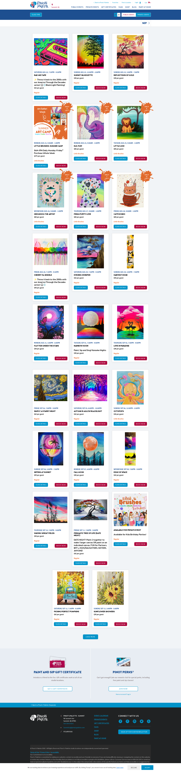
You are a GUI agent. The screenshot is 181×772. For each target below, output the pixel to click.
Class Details (41, 97)
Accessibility (55, 752)
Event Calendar (101, 716)
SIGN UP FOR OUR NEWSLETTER (134, 732)
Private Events (92, 7)
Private (143, 15)
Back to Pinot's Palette (102, 2)
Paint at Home (145, 7)
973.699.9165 (67, 732)
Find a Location (126, 2)
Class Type (36, 15)
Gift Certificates (108, 7)
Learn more (119, 767)
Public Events (77, 7)
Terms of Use (34, 752)
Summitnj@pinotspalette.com (74, 728)
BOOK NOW (61, 98)
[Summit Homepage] (39, 5)
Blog (134, 7)
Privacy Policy (45, 752)
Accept (147, 767)
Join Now (123, 689)
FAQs (121, 7)
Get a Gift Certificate (58, 689)
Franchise (115, 2)
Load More (90, 637)
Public (128, 15)
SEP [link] (144, 23)
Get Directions (68, 723)
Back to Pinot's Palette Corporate (44, 705)
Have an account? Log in (123, 694)
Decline (134, 767)
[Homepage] (45, 718)
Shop (127, 7)
